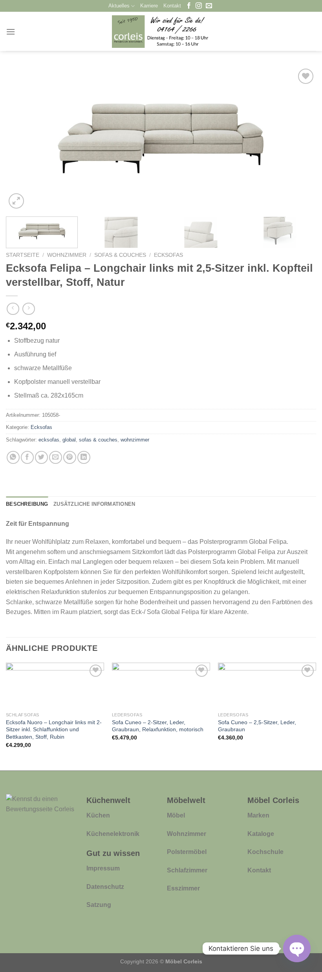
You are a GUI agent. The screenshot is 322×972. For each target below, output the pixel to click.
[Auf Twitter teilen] (41, 457)
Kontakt (172, 6)
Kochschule (265, 851)
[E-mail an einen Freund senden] (55, 457)
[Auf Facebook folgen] (189, 6)
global (69, 440)
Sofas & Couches (120, 255)
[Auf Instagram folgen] (199, 6)
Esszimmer (183, 888)
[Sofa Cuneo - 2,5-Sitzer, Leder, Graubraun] (267, 685)
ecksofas (48, 440)
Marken (258, 815)
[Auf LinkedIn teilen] (83, 457)
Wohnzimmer (66, 255)
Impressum (103, 868)
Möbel (176, 815)
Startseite (22, 255)
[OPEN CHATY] (297, 948)
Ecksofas (168, 255)
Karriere (149, 6)
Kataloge (260, 833)
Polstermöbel (187, 851)
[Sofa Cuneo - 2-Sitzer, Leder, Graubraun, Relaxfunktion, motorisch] (161, 685)
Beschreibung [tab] (27, 504)
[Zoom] (16, 201)
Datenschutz (105, 886)
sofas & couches (98, 440)
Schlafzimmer (187, 870)
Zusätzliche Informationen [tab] (94, 504)
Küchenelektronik (112, 833)
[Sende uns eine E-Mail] (209, 6)
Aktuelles (119, 6)
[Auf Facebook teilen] (27, 457)
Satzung (98, 904)
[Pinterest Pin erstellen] (69, 457)
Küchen (98, 815)
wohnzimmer (135, 440)
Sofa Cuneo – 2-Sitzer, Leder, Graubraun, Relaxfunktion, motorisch (157, 726)
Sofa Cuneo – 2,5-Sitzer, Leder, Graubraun (257, 726)
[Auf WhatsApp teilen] (13, 457)
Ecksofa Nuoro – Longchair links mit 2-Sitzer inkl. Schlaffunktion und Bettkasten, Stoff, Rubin (54, 729)
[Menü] (10, 31)
